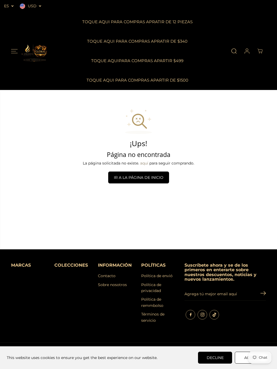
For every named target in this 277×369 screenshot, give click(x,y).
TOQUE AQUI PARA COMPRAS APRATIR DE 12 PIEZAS (137, 21)
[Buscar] (234, 51)
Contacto (107, 275)
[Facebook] (190, 315)
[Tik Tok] (214, 315)
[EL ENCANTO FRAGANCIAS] (34, 51)
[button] (14, 51)
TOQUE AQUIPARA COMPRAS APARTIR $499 (137, 60)
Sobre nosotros (112, 284)
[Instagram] (202, 315)
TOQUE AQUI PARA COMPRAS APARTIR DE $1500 (137, 80)
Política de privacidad (151, 287)
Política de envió (157, 275)
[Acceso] (247, 51)
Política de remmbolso (152, 302)
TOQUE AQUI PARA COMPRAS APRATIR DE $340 (137, 41)
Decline (215, 357)
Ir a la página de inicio (138, 177)
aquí (144, 163)
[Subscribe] (263, 294)
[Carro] (260, 51)
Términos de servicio (152, 317)
